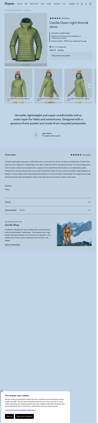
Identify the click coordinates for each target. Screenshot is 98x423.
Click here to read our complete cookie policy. (20, 410)
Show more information (24, 416)
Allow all (9, 416)
